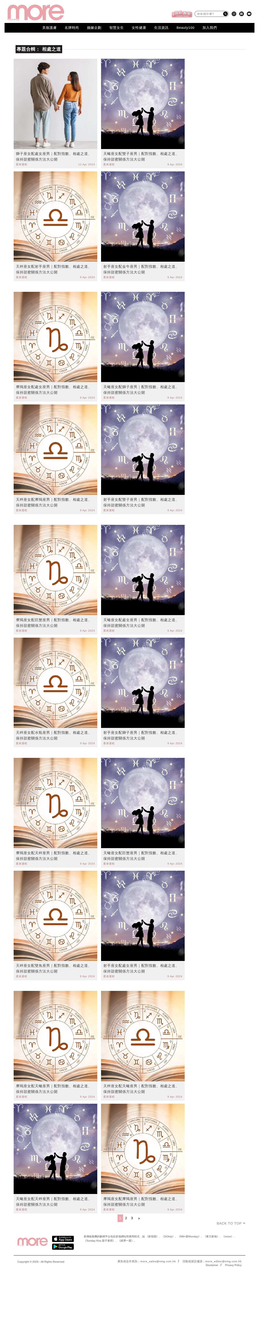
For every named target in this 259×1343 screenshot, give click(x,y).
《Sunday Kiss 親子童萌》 (99, 1240)
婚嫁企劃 (94, 28)
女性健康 (139, 28)
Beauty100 (186, 28)
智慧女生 (116, 28)
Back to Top (229, 1223)
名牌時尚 (72, 28)
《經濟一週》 (126, 1240)
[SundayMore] (36, 13)
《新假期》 (152, 1236)
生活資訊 (161, 28)
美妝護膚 (49, 28)
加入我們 (209, 28)
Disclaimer (212, 1265)
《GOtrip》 (168, 1236)
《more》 (228, 1236)
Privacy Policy (233, 1265)
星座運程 (21, 164)
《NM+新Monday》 (189, 1236)
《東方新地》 (211, 1236)
